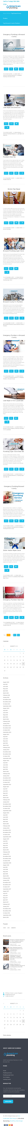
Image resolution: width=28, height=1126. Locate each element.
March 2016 (6, 917)
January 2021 (6, 802)
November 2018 (7, 859)
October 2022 (6, 756)
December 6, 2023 (10, 277)
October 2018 (6, 861)
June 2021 (5, 791)
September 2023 (7, 732)
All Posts (8, 13)
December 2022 (7, 752)
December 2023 (7, 726)
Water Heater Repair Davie (12, 550)
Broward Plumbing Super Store (13, 251)
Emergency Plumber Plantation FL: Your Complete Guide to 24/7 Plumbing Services (17, 941)
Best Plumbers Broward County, (9, 324)
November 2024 (7, 702)
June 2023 (5, 739)
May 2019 (5, 845)
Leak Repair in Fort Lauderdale (13, 400)
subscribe (8, 1101)
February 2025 (6, 695)
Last (18, 635)
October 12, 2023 (9, 526)
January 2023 (6, 750)
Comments (13, 928)
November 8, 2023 (10, 376)
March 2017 (5, 902)
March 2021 (6, 798)
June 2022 (5, 765)
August (14, 646)
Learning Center (7, 1079)
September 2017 (7, 889)
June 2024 (5, 713)
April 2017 (5, 900)
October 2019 (6, 835)
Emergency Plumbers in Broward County (14, 336)
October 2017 (6, 887)
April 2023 (5, 743)
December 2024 (7, 700)
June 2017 (5, 896)
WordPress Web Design (16, 1121)
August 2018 (6, 865)
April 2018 (5, 874)
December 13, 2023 (10, 228)
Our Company (6, 1077)
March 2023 (6, 745)
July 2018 (5, 867)
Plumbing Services (7, 1073)
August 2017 (6, 891)
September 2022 (7, 758)
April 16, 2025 (9, 132)
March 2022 (6, 771)
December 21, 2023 (10, 178)
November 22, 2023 (10, 323)
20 (12, 318)
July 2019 (5, 841)
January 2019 (6, 854)
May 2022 (5, 767)
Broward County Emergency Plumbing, (11, 428)
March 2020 (6, 824)
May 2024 (5, 715)
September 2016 (7, 915)
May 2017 (5, 898)
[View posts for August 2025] (3, 646)
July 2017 (5, 893)
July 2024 (5, 710)
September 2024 (7, 706)
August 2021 (6, 787)
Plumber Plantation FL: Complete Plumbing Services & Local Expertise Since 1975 (17, 965)
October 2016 (6, 913)
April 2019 (5, 848)
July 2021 (5, 789)
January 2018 (6, 880)
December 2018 (7, 856)
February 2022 (6, 774)
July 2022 (5, 763)
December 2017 (6, 882)
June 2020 (5, 817)
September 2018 (7, 863)
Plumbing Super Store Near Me (13, 451)
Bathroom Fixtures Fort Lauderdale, (10, 577)
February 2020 (6, 826)
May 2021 (5, 793)
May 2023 (5, 741)
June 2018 (5, 869)
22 (12, 617)
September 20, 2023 (10, 622)
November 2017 (7, 885)
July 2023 (5, 737)
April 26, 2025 (9, 74)
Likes (8, 928)
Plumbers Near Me (9, 157)
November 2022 (7, 754)
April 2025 (5, 691)
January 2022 (6, 776)
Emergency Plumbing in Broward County (14, 35)
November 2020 (7, 806)
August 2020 (6, 813)
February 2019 (6, 852)
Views (4, 928)
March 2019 (6, 850)
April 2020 (5, 822)
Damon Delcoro (18, 132)
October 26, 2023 (9, 427)
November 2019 (7, 832)
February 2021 (6, 800)
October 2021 (6, 782)
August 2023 (6, 734)
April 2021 (5, 795)
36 (12, 124)
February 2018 (6, 878)
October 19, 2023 (9, 474)
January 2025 (6, 697)
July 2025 (5, 684)
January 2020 (6, 828)
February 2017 (6, 904)
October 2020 (6, 808)
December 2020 (7, 804)
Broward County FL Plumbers (13, 302)
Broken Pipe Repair (14, 189)
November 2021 (7, 780)
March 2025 (6, 693)
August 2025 (6, 682)
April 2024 (5, 717)
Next (15, 635)
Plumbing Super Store (8, 1075)
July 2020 (5, 815)
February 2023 (6, 747)
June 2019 (5, 843)
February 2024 (6, 721)
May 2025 (5, 689)
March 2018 (6, 876)
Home (4, 13)
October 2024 (6, 704)
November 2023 (7, 728)
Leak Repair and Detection (12, 107)
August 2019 (6, 839)
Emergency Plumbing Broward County (14, 487)
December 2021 (7, 778)
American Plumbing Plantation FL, (10, 75)
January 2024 (6, 724)
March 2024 (6, 719)
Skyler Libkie (17, 74)
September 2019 (7, 837)
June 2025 (5, 686)
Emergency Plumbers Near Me (13, 600)
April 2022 (5, 769)
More (6, 69)
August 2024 (6, 708)
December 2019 (7, 830)
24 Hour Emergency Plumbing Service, (11, 527)
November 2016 (7, 911)
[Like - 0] (22, 69)
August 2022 (6, 761)
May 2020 (5, 819)
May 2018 (5, 872)
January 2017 (6, 906)
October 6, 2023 (9, 575)
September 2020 (7, 811)
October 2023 (6, 730)
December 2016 (7, 909)
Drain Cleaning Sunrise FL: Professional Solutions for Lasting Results (16, 949)
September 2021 (7, 784)
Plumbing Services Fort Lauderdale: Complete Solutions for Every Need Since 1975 (16, 957)
